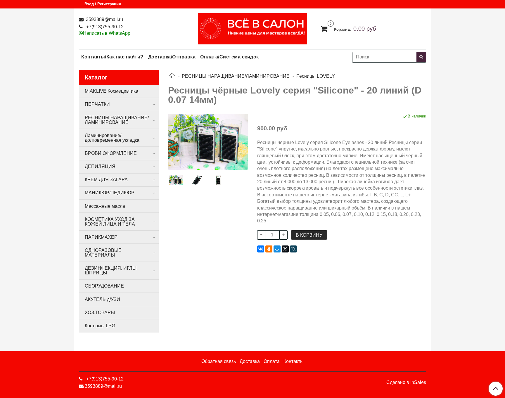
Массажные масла (105, 206)
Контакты (293, 361)
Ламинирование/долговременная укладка (112, 138)
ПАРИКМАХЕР (101, 237)
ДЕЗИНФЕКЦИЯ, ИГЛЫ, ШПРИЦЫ (111, 270)
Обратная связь (218, 361)
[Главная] (172, 76)
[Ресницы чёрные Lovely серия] (208, 141)
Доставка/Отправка (172, 56)
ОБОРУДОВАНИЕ (104, 285)
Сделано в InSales (406, 382)
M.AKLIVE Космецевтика (111, 91)
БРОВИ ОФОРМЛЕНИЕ (111, 153)
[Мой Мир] (277, 248)
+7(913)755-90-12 (104, 26)
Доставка (250, 361)
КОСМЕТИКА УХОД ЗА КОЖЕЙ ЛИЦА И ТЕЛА (110, 221)
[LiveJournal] (293, 248)
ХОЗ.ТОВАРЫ (100, 312)
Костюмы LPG (100, 325)
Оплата (272, 361)
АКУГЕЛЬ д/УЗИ (102, 299)
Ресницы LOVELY (315, 76)
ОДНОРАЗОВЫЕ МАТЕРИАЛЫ (103, 252)
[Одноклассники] (268, 248)
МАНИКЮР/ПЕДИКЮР (109, 192)
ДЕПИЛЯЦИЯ (100, 166)
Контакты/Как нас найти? (112, 56)
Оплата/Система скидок (229, 56)
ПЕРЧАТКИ (97, 104)
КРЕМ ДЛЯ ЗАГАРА (106, 179)
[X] (285, 248)
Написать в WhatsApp (106, 33)
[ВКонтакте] (260, 248)
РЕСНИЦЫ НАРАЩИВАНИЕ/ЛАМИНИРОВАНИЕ (236, 76)
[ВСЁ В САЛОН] (252, 27)
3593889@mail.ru (104, 19)
